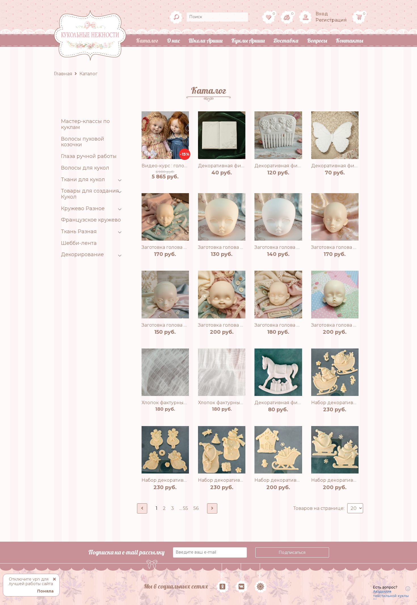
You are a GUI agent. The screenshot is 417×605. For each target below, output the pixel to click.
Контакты (349, 40)
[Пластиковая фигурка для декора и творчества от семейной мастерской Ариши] (221, 135)
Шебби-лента (79, 243)
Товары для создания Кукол (90, 194)
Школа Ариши (205, 40)
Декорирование (82, 255)
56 (196, 508)
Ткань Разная (79, 232)
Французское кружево (91, 220)
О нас (173, 40)
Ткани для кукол (83, 180)
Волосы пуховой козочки (82, 142)
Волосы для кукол (85, 168)
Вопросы (317, 40)
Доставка (285, 40)
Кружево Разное (83, 209)
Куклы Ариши (248, 40)
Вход (321, 13)
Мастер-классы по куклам (85, 124)
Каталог (147, 40)
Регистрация (331, 20)
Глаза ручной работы (89, 156)
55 (185, 508)
